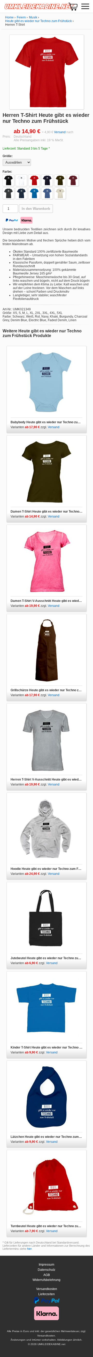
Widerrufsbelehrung (46, 1280)
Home (9, 17)
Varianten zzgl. (29, 427)
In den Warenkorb (36, 209)
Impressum (46, 1264)
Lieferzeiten (46, 1294)
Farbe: (7, 171)
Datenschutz (46, 1270)
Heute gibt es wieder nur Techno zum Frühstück (38, 21)
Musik (33, 17)
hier (29, 1248)
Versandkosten (46, 1289)
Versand (60, 132)
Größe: (8, 156)
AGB (46, 1275)
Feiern (21, 17)
